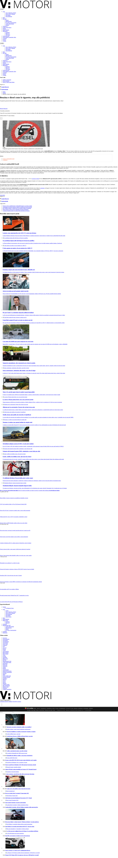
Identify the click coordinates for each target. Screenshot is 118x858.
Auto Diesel (5, 642)
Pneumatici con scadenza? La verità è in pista (9, 563)
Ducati (4, 682)
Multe (4, 674)
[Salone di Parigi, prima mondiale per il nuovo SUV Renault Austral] (60, 767)
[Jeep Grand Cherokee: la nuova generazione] (60, 800)
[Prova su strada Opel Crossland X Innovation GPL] (60, 791)
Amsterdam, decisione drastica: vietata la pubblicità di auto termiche (17, 207)
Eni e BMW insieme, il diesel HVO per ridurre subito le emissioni (17, 208)
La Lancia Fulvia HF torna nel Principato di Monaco (11, 601)
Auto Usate (5, 644)
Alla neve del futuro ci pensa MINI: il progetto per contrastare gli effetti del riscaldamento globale (21, 581)
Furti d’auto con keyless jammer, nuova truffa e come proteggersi (14, 536)
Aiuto (54, 710)
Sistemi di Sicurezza (7, 671)
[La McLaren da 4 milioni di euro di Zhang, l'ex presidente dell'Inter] (60, 828)
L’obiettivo (5, 160)
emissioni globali (35, 178)
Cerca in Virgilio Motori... (5, 700)
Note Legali (33, 710)
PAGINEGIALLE (43, 708)
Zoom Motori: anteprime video (9, 37)
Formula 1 (7, 32)
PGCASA (57, 708)
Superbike (5, 657)
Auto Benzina (6, 641)
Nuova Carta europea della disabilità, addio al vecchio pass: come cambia (16, 555)
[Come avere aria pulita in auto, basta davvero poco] (60, 781)
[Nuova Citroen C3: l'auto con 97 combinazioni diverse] (60, 843)
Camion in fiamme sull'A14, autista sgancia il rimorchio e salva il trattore (15, 543)
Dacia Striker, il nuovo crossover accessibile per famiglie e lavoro (14, 498)
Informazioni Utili (6, 625)
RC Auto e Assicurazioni (10, 22)
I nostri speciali (6, 36)
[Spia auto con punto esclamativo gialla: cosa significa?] (60, 719)
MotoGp (4, 679)
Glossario (5, 624)
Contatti (4, 41)
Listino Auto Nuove (7, 27)
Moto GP (7, 33)
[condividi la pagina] (1, 118)
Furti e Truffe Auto (7, 675)
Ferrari (4, 680)
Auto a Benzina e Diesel (10, 12)
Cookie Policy (41, 710)
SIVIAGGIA (76, 708)
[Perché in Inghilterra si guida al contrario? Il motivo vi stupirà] (60, 729)
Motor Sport (5, 620)
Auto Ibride (7, 15)
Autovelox (5, 666)
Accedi (2, 9)
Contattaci (10, 701)
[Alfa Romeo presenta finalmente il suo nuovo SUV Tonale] (60, 795)
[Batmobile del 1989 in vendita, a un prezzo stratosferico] (60, 753)
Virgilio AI (5, 26)
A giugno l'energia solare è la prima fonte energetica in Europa (16, 210)
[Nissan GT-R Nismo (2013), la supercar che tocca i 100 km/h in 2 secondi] (60, 852)
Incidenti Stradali (6, 677)
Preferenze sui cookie (49, 710)
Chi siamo (29, 710)
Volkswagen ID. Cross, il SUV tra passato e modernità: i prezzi (13, 516)
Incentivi (4, 673)
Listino (6, 610)
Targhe (4, 667)
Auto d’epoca (8, 616)
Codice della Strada (9, 23)
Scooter (4, 656)
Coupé (4, 650)
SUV (4, 646)
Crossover (5, 645)
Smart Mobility (6, 30)
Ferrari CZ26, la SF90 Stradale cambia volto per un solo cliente (13, 523)
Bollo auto (5, 664)
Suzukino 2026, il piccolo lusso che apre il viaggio (11, 575)
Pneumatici (5, 663)
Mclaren (4, 683)
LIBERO (34, 708)
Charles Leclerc (6, 684)
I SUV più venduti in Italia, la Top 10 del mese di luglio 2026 (13, 504)
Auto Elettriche (8, 16)
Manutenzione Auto (7, 661)
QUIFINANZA (80, 708)
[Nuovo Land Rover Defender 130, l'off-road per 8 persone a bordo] (60, 762)
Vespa (4, 655)
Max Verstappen (6, 685)
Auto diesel (2, 195)
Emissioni (5, 688)
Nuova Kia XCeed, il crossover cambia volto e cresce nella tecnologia (15, 510)
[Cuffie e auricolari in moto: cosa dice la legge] (60, 743)
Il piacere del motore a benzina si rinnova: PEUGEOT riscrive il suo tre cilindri (17, 569)
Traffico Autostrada (7, 79)
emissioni (42, 188)
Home (4, 91)
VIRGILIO (38, 708)
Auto (4, 11)
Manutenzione (8, 21)
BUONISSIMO (85, 708)
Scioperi (7, 25)
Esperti (4, 39)
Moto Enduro (6, 652)
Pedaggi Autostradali (7, 672)
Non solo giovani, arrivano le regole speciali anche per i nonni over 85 (15, 530)
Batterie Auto (5, 686)
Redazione (5, 632)
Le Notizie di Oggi (9, 608)
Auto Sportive (6, 651)
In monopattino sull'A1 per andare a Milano (9, 589)
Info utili (4, 19)
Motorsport (5, 31)
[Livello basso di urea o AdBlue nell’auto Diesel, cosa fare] (60, 734)
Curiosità (5, 38)
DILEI (72, 708)
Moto (4, 17)
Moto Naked (5, 653)
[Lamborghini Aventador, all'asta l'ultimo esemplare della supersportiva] (60, 805)
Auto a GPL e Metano (10, 14)
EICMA (4, 660)
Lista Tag (5, 638)
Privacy (37, 710)
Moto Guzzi (5, 658)
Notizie (4, 28)
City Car (4, 647)
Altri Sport (7, 34)
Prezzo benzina (6, 81)
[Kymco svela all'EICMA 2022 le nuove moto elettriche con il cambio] (60, 757)
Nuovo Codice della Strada (8, 82)
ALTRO (2, 43)
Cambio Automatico (7, 689)
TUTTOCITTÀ (68, 708)
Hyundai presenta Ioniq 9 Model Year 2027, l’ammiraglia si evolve (14, 595)
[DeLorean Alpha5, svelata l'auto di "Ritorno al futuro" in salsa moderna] (60, 814)
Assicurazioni (6, 669)
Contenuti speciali (4, 701)
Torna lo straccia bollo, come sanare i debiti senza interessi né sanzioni (15, 549)
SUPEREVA (91, 708)
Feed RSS (15, 701)
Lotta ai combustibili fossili (8, 158)
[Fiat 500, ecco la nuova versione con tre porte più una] (60, 833)
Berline (4, 649)
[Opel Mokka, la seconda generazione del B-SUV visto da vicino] (60, 824)
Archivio (19, 701)
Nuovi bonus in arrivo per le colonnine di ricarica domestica (15, 209)
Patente (7, 20)
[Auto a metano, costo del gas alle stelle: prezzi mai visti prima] (60, 771)
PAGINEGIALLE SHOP (51, 708)
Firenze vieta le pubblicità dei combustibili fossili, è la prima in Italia (17, 205)
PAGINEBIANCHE (62, 708)
